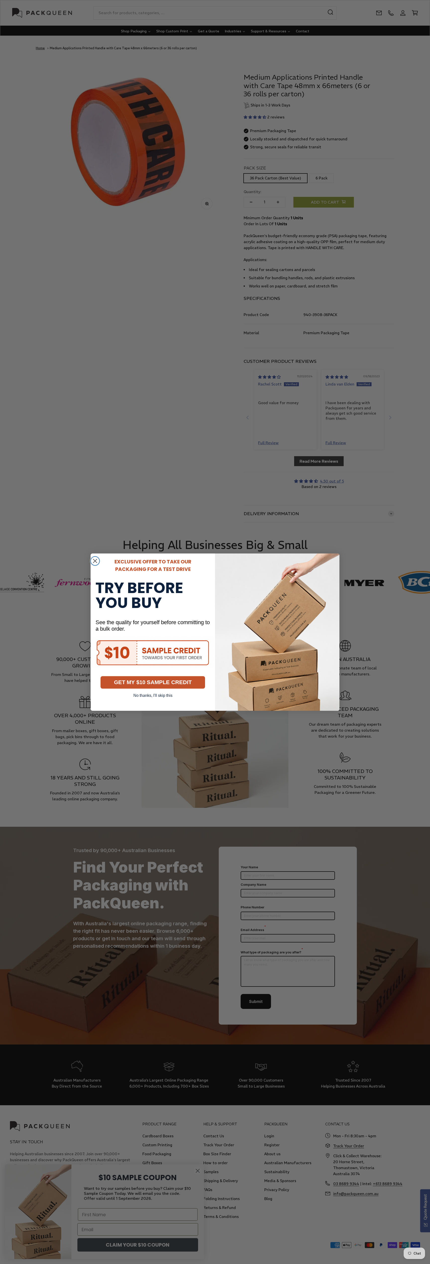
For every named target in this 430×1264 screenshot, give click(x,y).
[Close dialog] (95, 560)
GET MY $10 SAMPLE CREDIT (153, 682)
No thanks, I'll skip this (152, 695)
